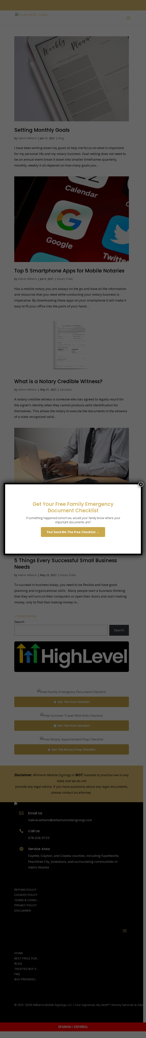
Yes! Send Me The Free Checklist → (73, 532)
